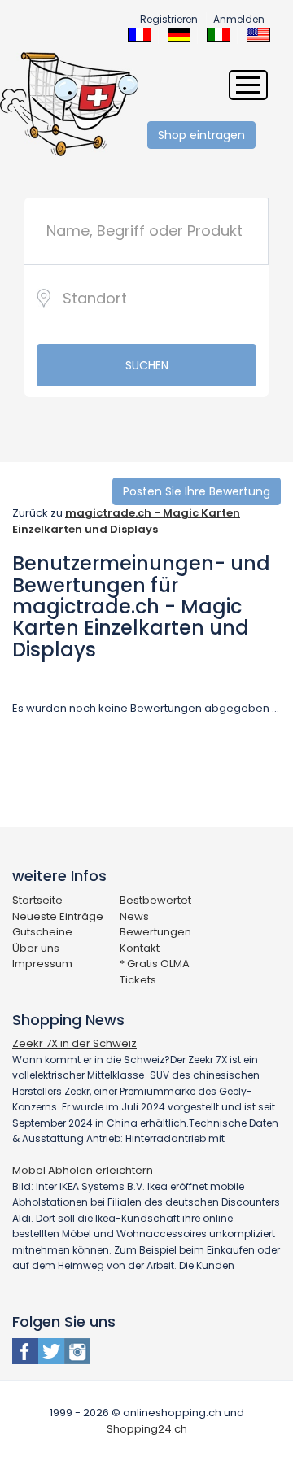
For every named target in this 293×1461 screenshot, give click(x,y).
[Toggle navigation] (248, 85)
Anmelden (239, 19)
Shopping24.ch (147, 1429)
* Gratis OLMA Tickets (155, 972)
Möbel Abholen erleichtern (82, 1170)
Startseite (37, 900)
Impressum (42, 963)
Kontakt (140, 948)
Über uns (35, 948)
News (134, 916)
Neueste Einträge (57, 916)
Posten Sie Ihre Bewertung (196, 491)
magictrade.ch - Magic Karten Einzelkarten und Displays (126, 521)
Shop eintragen (201, 135)
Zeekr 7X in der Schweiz (74, 1043)
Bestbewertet (155, 900)
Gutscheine (42, 932)
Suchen (146, 365)
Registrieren (169, 19)
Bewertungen (155, 932)
